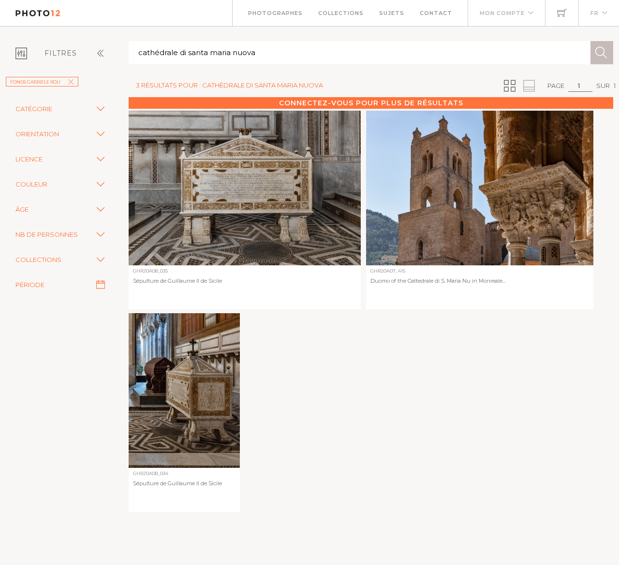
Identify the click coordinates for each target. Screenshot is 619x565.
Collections (341, 13)
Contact (436, 13)
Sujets (391, 13)
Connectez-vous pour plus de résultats (371, 103)
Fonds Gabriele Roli (35, 82)
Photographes (275, 13)
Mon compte (502, 13)
